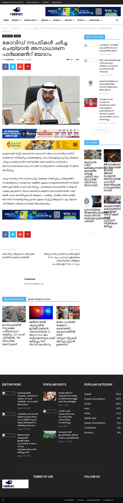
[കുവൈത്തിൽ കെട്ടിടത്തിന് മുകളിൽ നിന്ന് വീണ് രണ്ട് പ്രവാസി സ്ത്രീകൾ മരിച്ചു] (112, 200)
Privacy (80, 500)
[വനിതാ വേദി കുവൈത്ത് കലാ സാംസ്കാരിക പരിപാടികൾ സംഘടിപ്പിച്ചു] (49, 414)
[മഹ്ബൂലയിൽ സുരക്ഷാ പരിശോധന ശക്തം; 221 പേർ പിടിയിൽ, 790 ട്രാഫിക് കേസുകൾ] (14, 314)
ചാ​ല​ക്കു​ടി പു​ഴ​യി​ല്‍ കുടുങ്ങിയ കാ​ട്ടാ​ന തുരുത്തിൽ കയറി (108, 48)
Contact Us (108, 500)
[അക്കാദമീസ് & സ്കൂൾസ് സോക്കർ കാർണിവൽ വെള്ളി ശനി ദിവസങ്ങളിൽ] (49, 396)
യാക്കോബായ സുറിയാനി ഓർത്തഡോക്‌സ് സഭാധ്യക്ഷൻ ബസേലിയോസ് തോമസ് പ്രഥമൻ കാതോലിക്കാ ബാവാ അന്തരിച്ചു (109, 109)
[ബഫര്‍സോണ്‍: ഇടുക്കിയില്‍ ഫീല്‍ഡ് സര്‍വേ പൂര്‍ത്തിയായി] (49, 434)
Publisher (9, 59)
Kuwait (15, 20)
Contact (45, 2)
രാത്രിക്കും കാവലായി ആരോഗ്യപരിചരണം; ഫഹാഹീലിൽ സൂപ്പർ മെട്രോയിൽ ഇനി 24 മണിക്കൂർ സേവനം (27, 420)
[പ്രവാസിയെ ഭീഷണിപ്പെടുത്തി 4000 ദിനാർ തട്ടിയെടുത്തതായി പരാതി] (92, 201)
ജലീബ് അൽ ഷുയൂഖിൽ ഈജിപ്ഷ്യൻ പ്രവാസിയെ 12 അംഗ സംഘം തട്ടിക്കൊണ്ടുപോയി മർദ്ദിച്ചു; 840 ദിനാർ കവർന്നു (42, 333)
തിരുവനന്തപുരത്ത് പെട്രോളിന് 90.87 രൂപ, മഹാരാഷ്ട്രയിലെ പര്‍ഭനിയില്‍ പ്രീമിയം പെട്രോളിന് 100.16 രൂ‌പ (62, 259)
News (6, 20)
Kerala (44, 20)
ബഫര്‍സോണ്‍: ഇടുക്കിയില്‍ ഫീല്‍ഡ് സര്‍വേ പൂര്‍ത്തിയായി (68, 435)
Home (5, 28)
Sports (80, 20)
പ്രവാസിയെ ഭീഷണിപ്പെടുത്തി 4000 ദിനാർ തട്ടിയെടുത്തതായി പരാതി (97, 215)
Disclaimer (69, 500)
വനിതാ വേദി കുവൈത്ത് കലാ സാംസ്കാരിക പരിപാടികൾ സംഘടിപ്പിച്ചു (66, 417)
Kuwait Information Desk (12, 2)
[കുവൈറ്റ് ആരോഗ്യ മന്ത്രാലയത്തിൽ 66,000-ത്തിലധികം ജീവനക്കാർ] (90, 83)
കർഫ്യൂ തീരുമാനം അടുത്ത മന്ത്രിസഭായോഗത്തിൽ (18, 256)
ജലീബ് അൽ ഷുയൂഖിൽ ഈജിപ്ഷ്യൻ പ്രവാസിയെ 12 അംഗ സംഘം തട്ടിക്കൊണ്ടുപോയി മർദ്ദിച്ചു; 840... (27, 444)
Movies (68, 20)
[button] (117, 20)
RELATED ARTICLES (14, 299)
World (56, 20)
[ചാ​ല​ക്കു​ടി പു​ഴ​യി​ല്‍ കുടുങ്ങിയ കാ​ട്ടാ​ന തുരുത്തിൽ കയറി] (90, 48)
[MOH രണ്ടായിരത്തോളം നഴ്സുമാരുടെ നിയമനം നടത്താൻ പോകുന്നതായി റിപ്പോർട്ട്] (90, 63)
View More (94, 20)
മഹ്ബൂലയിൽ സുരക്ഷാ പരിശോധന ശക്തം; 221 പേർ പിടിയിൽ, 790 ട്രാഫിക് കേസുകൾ (13, 334)
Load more (101, 130)
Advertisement (32, 2)
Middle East (30, 20)
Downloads (56, 2)
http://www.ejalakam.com (34, 284)
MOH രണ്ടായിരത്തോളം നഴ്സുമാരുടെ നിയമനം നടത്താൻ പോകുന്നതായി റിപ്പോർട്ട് (110, 66)
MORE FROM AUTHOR (39, 299)
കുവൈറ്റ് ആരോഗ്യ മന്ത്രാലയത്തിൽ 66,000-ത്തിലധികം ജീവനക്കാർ (108, 85)
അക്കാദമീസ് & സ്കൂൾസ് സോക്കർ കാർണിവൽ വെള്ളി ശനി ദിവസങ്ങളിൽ (67, 397)
